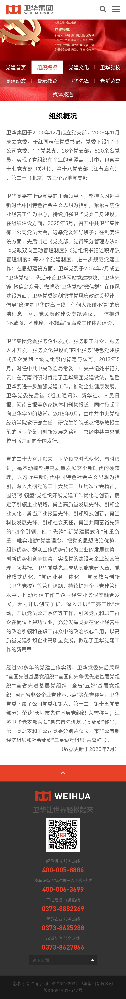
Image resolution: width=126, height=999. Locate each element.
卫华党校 (110, 67)
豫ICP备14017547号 (63, 990)
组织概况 (47, 67)
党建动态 (16, 81)
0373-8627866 (63, 947)
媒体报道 (63, 94)
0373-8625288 (63, 927)
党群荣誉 (110, 81)
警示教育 (47, 81)
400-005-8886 (63, 869)
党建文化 (79, 67)
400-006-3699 (63, 889)
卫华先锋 (79, 81)
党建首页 (16, 67)
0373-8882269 (63, 908)
